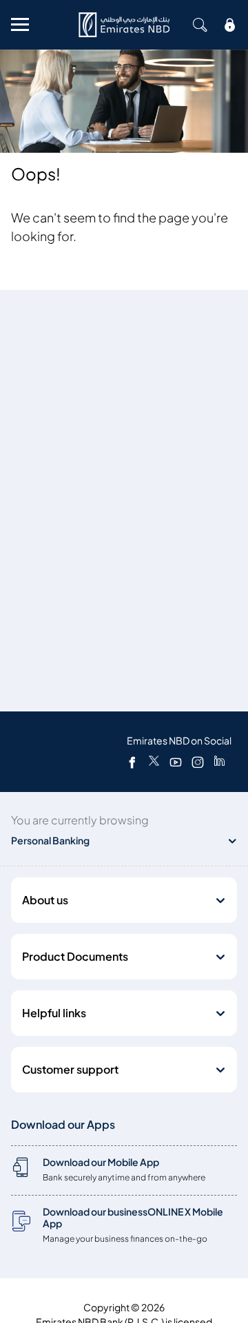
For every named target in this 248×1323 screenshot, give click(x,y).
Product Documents (75, 956)
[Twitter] (154, 761)
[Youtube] (175, 761)
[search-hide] (199, 24)
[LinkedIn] (219, 761)
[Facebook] (132, 761)
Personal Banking (50, 840)
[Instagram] (197, 761)
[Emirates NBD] (124, 25)
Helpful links (54, 1013)
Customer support (70, 1069)
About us (45, 900)
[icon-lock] (230, 25)
